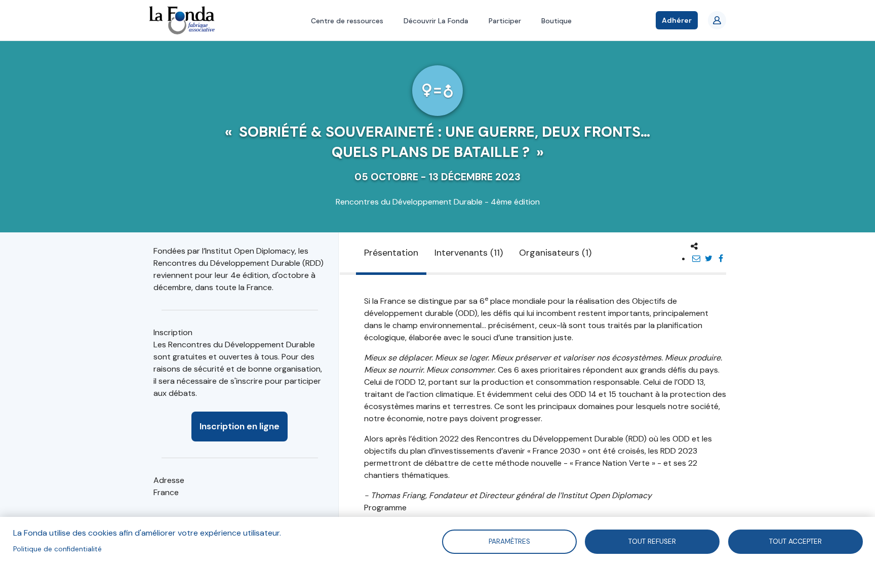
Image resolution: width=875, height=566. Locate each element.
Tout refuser (652, 541)
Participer (505, 20)
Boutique (556, 20)
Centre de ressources (347, 20)
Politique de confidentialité (57, 549)
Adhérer (677, 20)
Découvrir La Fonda (436, 20)
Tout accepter (795, 541)
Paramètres (509, 541)
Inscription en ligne (240, 426)
